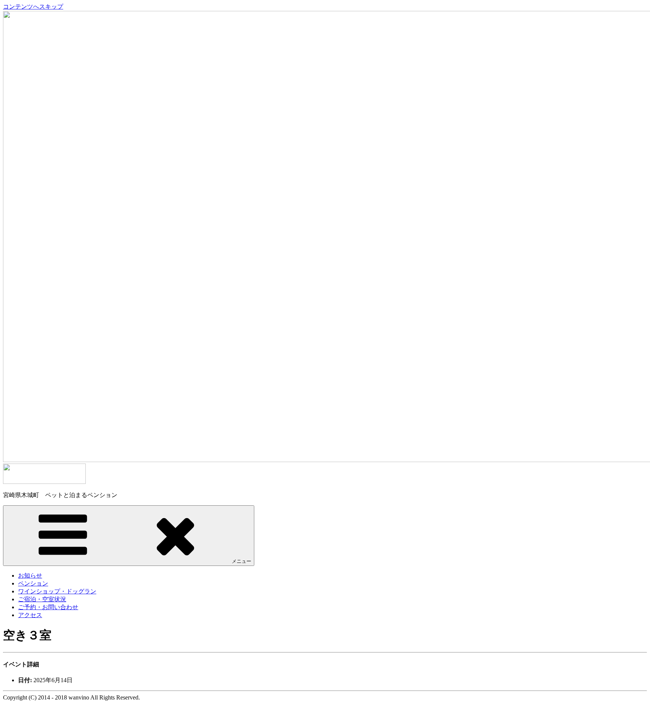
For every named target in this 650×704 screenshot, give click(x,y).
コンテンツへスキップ (33, 6)
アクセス (30, 615)
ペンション (33, 583)
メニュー (241, 561)
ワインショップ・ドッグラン (57, 591)
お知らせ (30, 575)
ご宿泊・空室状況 (42, 599)
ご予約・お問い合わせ (48, 607)
